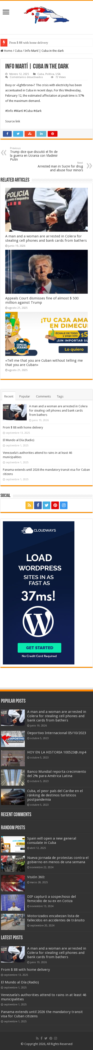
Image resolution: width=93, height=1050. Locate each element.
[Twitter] (46, 505)
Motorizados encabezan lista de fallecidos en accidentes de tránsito (56, 918)
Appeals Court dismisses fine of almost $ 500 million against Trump (41, 300)
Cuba (18, 50)
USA (58, 74)
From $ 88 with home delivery (28, 42)
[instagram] (63, 505)
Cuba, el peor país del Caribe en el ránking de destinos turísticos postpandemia (55, 795)
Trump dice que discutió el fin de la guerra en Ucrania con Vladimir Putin (34, 154)
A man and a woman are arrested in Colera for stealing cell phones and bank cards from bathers (46, 238)
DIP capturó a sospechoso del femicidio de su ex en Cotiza (51, 898)
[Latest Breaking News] (46, 14)
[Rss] (29, 505)
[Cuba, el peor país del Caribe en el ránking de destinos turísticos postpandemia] (13, 797)
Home (7, 50)
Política (49, 74)
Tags (60, 396)
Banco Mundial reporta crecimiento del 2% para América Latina (56, 773)
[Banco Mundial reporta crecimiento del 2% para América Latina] (13, 777)
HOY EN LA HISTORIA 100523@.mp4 (56, 752)
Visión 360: (36, 877)
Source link (12, 121)
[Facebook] (38, 505)
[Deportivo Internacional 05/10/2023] (13, 739)
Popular (24, 396)
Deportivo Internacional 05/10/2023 (56, 733)
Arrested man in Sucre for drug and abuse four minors (60, 166)
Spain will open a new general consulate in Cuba (51, 840)
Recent (8, 396)
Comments (43, 396)
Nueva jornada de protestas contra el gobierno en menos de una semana (57, 860)
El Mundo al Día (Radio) (18, 440)
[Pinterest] (55, 505)
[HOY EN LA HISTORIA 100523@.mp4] (13, 758)
